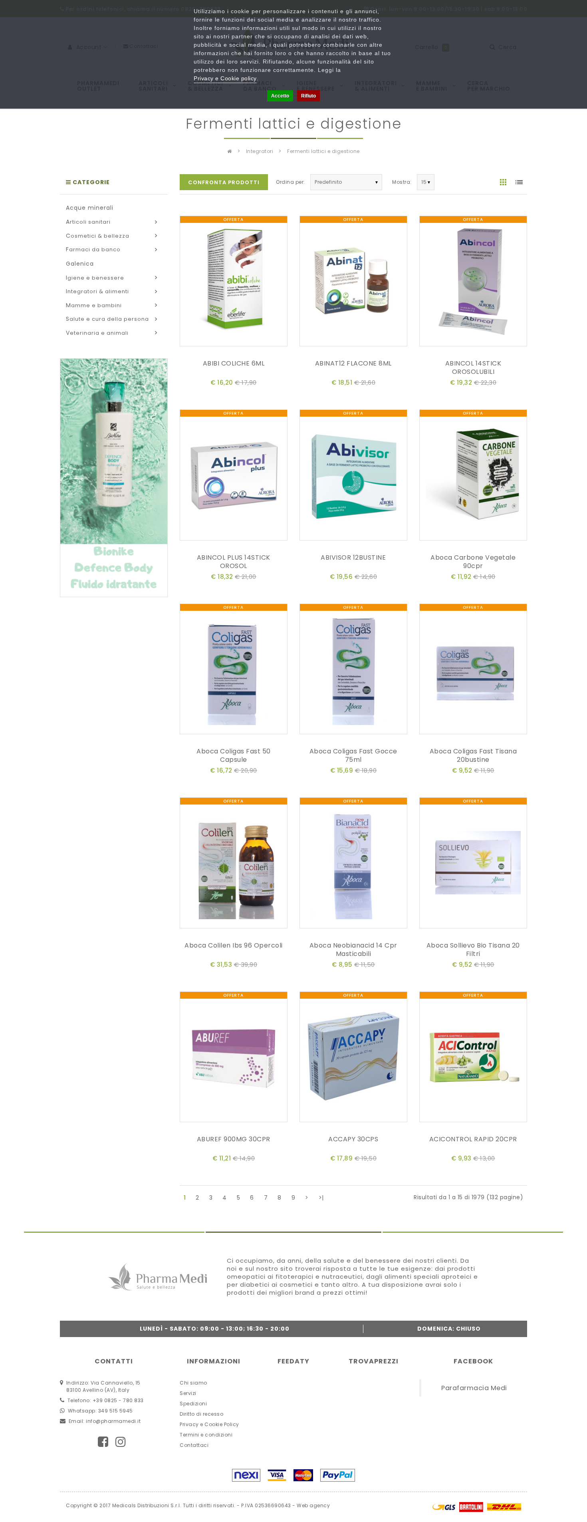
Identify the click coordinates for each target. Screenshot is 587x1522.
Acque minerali (89, 208)
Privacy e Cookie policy (225, 78)
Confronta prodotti (224, 182)
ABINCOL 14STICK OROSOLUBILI (473, 367)
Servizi (188, 1393)
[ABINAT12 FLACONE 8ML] (353, 282)
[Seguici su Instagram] (120, 1441)
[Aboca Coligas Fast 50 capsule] (233, 670)
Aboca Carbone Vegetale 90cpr (473, 561)
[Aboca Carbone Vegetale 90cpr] (473, 476)
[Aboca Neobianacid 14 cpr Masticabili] (353, 864)
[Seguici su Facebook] (103, 1441)
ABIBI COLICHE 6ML (234, 363)
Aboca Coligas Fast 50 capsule (233, 755)
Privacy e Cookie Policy (209, 1424)
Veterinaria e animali (97, 333)
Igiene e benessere (95, 278)
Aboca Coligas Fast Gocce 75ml (353, 755)
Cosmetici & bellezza (97, 236)
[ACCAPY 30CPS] (353, 1058)
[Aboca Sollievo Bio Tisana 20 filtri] (473, 864)
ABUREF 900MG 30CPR (233, 1139)
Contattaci (194, 1445)
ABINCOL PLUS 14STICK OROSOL (233, 561)
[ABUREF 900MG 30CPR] (233, 1058)
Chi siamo (193, 1382)
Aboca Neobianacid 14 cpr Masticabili (353, 949)
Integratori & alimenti (97, 291)
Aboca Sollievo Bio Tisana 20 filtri (473, 949)
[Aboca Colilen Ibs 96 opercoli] (233, 864)
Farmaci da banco (93, 249)
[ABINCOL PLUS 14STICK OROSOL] (233, 476)
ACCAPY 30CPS (353, 1139)
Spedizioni (193, 1403)
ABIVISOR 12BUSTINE (353, 557)
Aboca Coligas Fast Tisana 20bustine (473, 755)
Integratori (260, 151)
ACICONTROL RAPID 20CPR (473, 1139)
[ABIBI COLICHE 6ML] (233, 282)
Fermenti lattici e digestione (323, 151)
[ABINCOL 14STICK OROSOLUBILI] (473, 282)
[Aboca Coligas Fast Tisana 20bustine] (473, 670)
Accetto (280, 96)
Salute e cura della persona (107, 319)
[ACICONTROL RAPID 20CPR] (473, 1058)
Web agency (313, 1505)
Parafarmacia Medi (474, 1388)
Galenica (80, 264)
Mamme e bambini (94, 305)
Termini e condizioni (206, 1434)
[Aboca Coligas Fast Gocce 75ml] (353, 670)
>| (321, 1198)
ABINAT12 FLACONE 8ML (353, 363)
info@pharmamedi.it (113, 1421)
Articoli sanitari (88, 222)
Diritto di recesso (201, 1414)
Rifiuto (308, 96)
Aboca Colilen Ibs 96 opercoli (233, 945)
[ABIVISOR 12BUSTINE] (353, 476)
